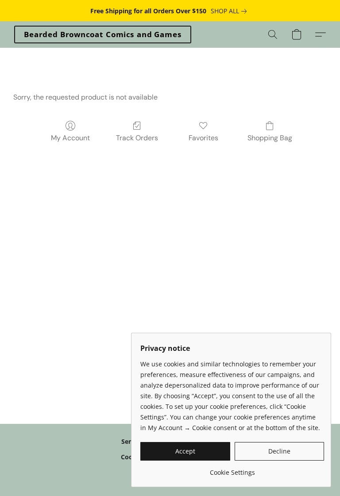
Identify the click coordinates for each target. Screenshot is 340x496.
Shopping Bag (269, 137)
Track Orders (137, 137)
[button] (102, 34)
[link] (230, 11)
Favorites (203, 137)
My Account (70, 137)
